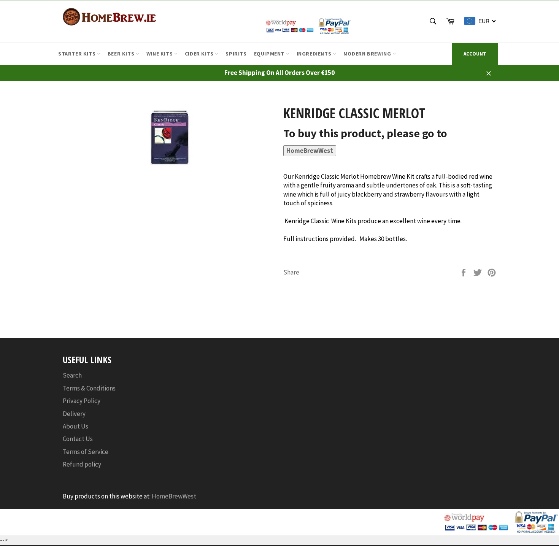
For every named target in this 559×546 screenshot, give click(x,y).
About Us (75, 426)
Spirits (236, 53)
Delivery (74, 414)
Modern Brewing (367, 53)
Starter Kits (77, 53)
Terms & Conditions (89, 388)
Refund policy (82, 464)
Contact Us (78, 439)
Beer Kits (122, 53)
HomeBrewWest (309, 150)
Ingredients (315, 53)
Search (72, 375)
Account (475, 54)
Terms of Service (85, 452)
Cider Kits (200, 53)
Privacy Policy (81, 401)
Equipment (270, 53)
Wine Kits (160, 53)
